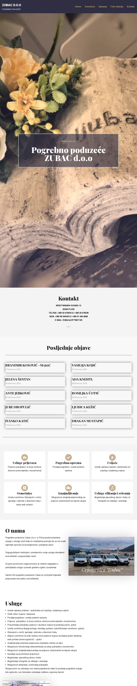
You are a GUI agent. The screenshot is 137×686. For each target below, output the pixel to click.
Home (78, 6)
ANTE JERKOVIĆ (18, 393)
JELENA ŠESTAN (17, 379)
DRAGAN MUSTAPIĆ (87, 421)
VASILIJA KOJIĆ (84, 365)
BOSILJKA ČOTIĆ (85, 393)
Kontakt (130, 6)
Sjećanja (103, 6)
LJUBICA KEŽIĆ (84, 407)
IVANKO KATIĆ (17, 421)
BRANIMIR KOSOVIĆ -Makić (28, 365)
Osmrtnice (90, 6)
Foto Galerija (117, 6)
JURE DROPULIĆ (18, 407)
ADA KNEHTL (82, 379)
